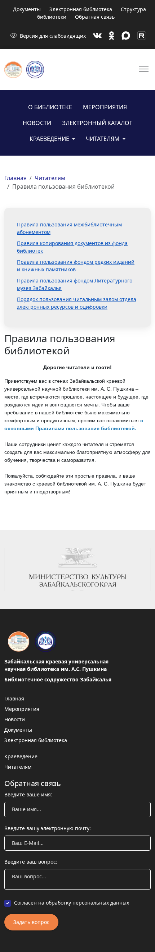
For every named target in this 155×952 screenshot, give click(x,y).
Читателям (103, 139)
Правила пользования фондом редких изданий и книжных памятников (75, 265)
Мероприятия (105, 107)
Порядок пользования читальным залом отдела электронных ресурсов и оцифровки (76, 303)
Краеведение (50, 139)
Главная (15, 178)
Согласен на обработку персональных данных (71, 902)
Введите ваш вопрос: (30, 861)
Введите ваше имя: (28, 794)
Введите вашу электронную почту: (47, 828)
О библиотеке (50, 107)
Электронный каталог (97, 123)
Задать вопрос (31, 922)
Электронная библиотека (80, 9)
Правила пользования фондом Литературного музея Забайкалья (74, 284)
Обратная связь (95, 16)
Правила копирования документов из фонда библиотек (72, 247)
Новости (37, 123)
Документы (27, 9)
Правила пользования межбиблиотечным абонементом (69, 228)
